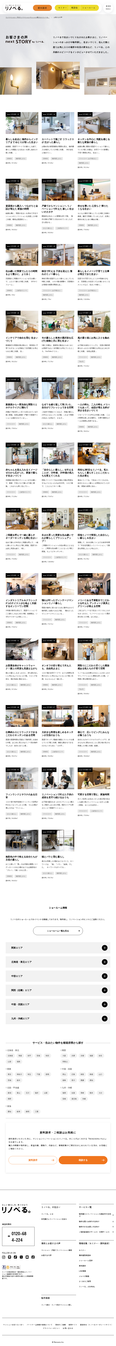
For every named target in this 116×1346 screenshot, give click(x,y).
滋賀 (91, 1056)
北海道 (10, 1056)
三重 (36, 1112)
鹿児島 (74, 1099)
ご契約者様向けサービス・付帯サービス (94, 1232)
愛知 (9, 1112)
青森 (20, 1056)
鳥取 (82, 1074)
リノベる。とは (47, 1214)
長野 (9, 1099)
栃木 (18, 1080)
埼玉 (29, 1074)
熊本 (91, 1093)
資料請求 (42, 7)
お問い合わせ (68, 1328)
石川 (27, 1093)
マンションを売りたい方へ (13, 1325)
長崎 (82, 1093)
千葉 (38, 1074)
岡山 (64, 1074)
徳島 (64, 1080)
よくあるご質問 (85, 1281)
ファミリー (83, 357)
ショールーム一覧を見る (58, 931)
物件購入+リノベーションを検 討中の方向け (95, 1215)
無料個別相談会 (85, 1255)
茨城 (9, 1080)
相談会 (74, 8)
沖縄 (84, 1099)
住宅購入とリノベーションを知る (54, 1219)
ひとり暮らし (47, 228)
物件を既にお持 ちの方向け (89, 1221)
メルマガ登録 (84, 1276)
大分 (100, 1093)
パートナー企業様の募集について (40, 1325)
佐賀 (73, 1093)
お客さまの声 (46, 1255)
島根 (91, 1074)
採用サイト (73, 1325)
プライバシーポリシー (51, 1328)
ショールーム (88, 7)
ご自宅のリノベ (62, 228)
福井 (36, 1093)
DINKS (9, 158)
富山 (18, 1093)
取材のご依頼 (60, 1325)
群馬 (47, 1074)
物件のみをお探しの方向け (89, 1226)
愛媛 (82, 1080)
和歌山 (65, 1062)
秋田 (47, 1056)
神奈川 (19, 1074)
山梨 (45, 1093)
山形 (9, 1062)
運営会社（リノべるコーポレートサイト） (96, 1325)
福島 (18, 1062)
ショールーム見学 (86, 1260)
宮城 (38, 1056)
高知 (91, 1080)
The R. (81, 361)
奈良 (100, 1056)
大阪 (64, 1056)
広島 (73, 1074)
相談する (83, 1160)
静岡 (27, 1112)
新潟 (9, 1093)
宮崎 (64, 1099)
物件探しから (20, 158)
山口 (100, 1074)
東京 (9, 1074)
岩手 (29, 1056)
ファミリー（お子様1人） (88, 158)
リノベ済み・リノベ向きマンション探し (56, 1305)
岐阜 (18, 1112)
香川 (73, 1080)
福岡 (64, 1093)
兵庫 (73, 1056)
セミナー (62, 7)
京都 (82, 1056)
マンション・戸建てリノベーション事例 (56, 1250)
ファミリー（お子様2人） (88, 290)
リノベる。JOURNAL (87, 1286)
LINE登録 (82, 1271)
